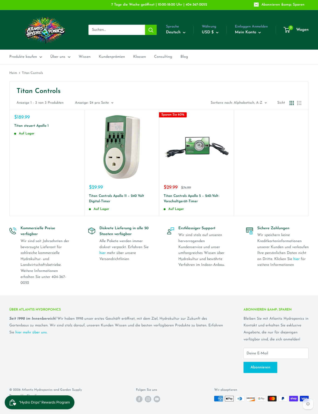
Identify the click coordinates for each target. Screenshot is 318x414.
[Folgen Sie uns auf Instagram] (148, 399)
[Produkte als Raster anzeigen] (292, 103)
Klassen (139, 57)
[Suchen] (151, 30)
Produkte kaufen (23, 57)
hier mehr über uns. (31, 332)
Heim (13, 73)
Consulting (163, 57)
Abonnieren (260, 367)
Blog (184, 57)
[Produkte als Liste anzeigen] (299, 103)
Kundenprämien (112, 57)
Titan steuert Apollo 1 (31, 126)
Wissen (85, 57)
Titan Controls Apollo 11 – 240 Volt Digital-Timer (116, 198)
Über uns (57, 57)
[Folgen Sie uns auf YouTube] (157, 399)
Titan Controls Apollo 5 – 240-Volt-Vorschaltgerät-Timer (192, 198)
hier (102, 253)
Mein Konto (246, 32)
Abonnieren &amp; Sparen (282, 5)
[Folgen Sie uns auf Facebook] (139, 399)
